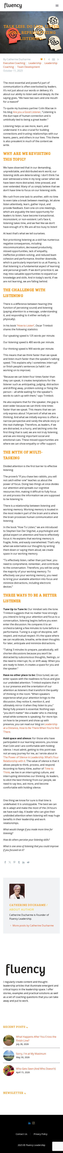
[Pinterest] (14, 862)
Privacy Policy (40, 1134)
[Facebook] (5, 862)
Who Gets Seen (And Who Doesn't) (36, 1068)
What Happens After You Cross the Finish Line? (36, 1038)
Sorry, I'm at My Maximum (31, 1053)
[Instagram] (33, 1123)
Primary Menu (57, 5)
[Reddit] (28, 862)
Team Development (28, 67)
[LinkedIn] (23, 862)
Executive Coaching (14, 63)
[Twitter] (10, 862)
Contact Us (21, 1134)
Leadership (34, 63)
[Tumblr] (19, 862)
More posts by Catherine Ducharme (33, 925)
